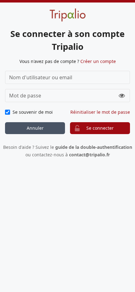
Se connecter (100, 128)
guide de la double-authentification (93, 147)
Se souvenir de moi (33, 112)
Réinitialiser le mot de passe (100, 112)
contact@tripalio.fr (89, 155)
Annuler (35, 128)
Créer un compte (98, 61)
